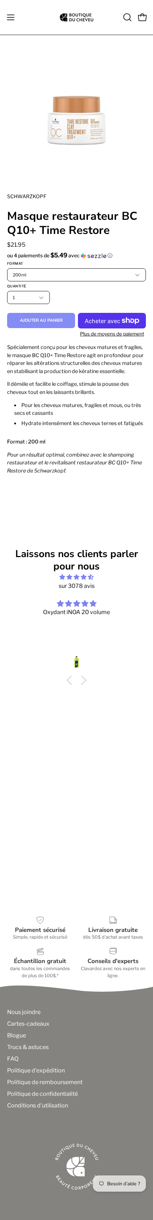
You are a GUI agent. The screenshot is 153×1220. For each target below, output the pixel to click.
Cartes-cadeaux (28, 1023)
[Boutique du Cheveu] (76, 17)
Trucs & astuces (28, 1047)
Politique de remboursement (45, 1082)
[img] (76, 577)
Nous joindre (24, 1012)
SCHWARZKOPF (26, 196)
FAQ (13, 1058)
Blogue (16, 1035)
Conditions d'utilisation (37, 1105)
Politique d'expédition (36, 1070)
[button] (127, 17)
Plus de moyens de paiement (112, 334)
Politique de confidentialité (42, 1093)
